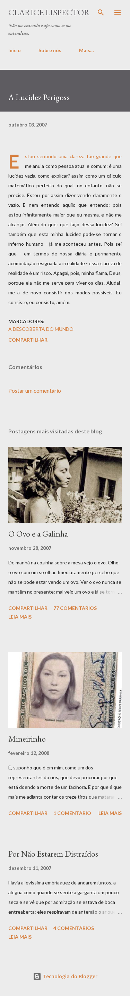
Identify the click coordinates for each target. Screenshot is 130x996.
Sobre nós (49, 50)
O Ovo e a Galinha (38, 533)
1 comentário (72, 813)
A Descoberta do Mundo (40, 329)
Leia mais (20, 617)
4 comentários (73, 928)
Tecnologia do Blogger (69, 976)
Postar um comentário (34, 390)
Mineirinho (27, 738)
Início (14, 50)
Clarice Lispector (49, 12)
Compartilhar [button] (27, 340)
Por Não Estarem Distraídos (53, 853)
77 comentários (75, 608)
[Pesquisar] (101, 12)
